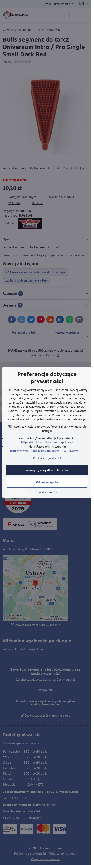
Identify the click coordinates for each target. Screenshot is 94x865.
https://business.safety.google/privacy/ (47, 442)
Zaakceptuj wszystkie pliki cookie (47, 470)
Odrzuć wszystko (47, 482)
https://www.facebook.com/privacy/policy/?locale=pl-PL (47, 451)
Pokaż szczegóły (47, 492)
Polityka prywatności (47, 458)
